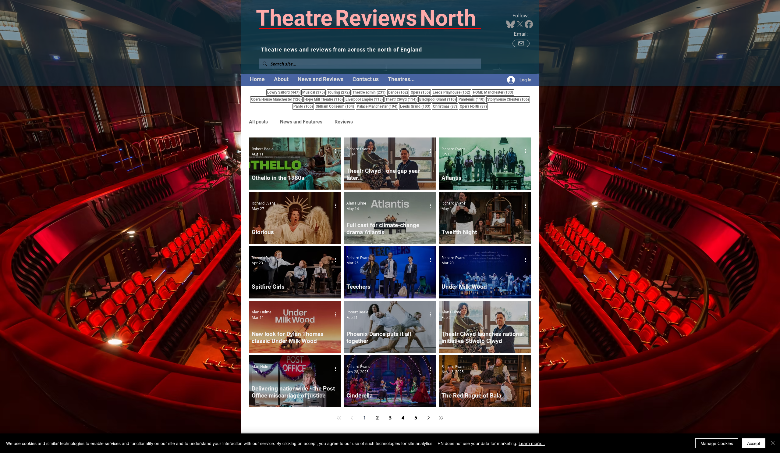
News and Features (301, 122)
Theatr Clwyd (401, 99)
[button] (401, 79)
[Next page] (428, 417)
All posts (258, 122)
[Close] (772, 443)
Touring (339, 92)
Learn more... (532, 443)
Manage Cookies (716, 443)
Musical (314, 92)
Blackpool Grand (438, 99)
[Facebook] (529, 24)
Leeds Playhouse (452, 92)
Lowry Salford (283, 92)
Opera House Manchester (277, 99)
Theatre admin (369, 92)
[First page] (338, 417)
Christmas (445, 106)
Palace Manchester (377, 106)
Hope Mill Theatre (324, 99)
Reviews (344, 122)
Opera (421, 92)
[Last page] (441, 417)
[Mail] (521, 43)
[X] (520, 24)
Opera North (474, 106)
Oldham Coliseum (335, 106)
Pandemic (472, 99)
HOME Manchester (493, 92)
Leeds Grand (415, 106)
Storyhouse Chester (508, 99)
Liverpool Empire (365, 99)
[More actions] (337, 151)
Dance (398, 92)
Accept (753, 443)
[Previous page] (351, 417)
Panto (303, 106)
